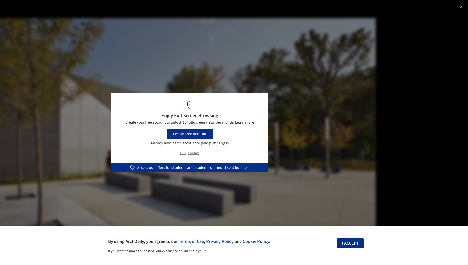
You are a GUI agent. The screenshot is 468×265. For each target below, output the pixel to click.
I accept (350, 243)
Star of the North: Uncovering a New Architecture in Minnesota (68, 13)
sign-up (201, 251)
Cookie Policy (256, 241)
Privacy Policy (220, 241)
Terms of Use (191, 241)
